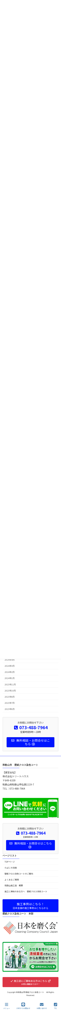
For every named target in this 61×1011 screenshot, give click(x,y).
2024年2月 (10, 672)
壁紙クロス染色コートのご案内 (19, 873)
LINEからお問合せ (23, 1008)
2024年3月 (10, 665)
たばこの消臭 (11, 867)
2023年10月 (10, 690)
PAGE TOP (56, 995)
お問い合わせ (42, 1008)
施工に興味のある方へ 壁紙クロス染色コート (27, 891)
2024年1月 (10, 678)
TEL (55, 1008)
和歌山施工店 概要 (14, 885)
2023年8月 (10, 696)
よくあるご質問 (12, 879)
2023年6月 (10, 709)
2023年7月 (10, 702)
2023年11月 (10, 684)
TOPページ (10, 861)
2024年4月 (10, 659)
